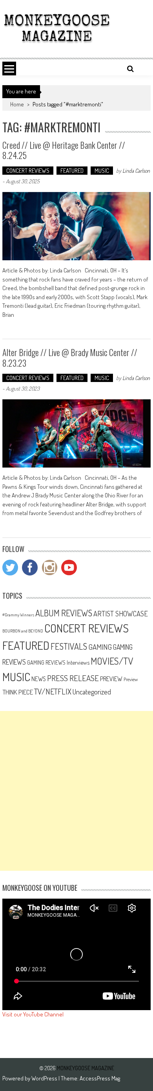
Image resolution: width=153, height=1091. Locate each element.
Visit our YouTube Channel (33, 1014)
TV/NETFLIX (52, 691)
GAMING (100, 647)
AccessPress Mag (100, 1078)
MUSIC (102, 170)
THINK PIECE (17, 691)
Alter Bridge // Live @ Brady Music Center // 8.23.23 (69, 357)
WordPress (44, 1078)
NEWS (38, 679)
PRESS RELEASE (73, 678)
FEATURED (72, 170)
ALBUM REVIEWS (63, 612)
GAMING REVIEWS (46, 662)
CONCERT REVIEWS (27, 170)
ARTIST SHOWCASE (120, 613)
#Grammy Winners (18, 615)
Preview (131, 679)
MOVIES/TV (112, 661)
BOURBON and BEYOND (22, 631)
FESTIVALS (69, 646)
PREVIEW (111, 678)
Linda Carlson (136, 170)
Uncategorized (92, 691)
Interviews (78, 662)
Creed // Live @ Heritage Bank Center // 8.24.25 (63, 150)
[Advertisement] (76, 791)
